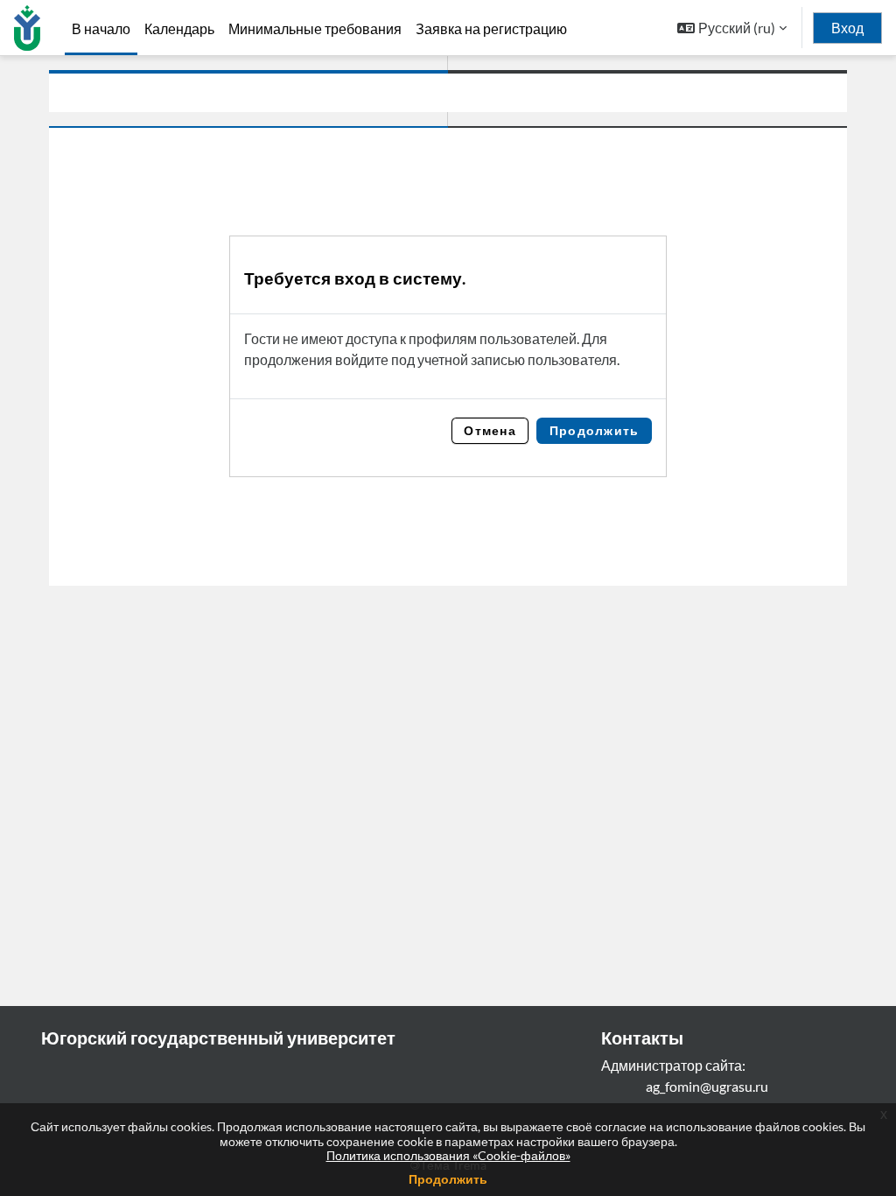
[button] (732, 27)
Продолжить (448, 1178)
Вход (847, 28)
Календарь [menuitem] (179, 29)
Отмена (490, 430)
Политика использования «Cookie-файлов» (448, 1155)
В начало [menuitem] (101, 28)
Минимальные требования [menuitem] (315, 29)
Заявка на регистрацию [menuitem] (491, 29)
